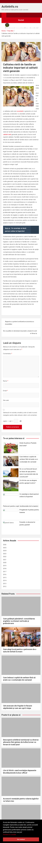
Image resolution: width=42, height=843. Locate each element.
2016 (4, 574)
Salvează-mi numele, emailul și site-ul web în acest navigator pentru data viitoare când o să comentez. (20, 414)
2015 (4, 577)
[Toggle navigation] (8, 15)
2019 (4, 566)
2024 (4, 551)
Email (5, 391)
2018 (4, 568)
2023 (4, 554)
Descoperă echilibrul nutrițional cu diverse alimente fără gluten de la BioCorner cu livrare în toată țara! (21, 742)
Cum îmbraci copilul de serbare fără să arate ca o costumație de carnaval (28, 459)
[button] (16, 834)
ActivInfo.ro (10, 6)
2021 (4, 560)
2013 (4, 583)
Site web (6, 400)
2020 (4, 562)
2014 (4, 580)
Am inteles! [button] (21, 839)
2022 (4, 557)
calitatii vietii (7, 134)
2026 (4, 545)
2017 (4, 572)
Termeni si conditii (9, 834)
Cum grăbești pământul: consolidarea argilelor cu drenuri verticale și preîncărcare (19, 621)
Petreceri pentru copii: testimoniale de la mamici (20, 506)
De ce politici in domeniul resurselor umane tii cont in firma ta (20, 332)
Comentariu (7, 354)
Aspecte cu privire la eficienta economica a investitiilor (19, 323)
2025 (4, 548)
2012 (4, 586)
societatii (20, 111)
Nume (5, 381)
